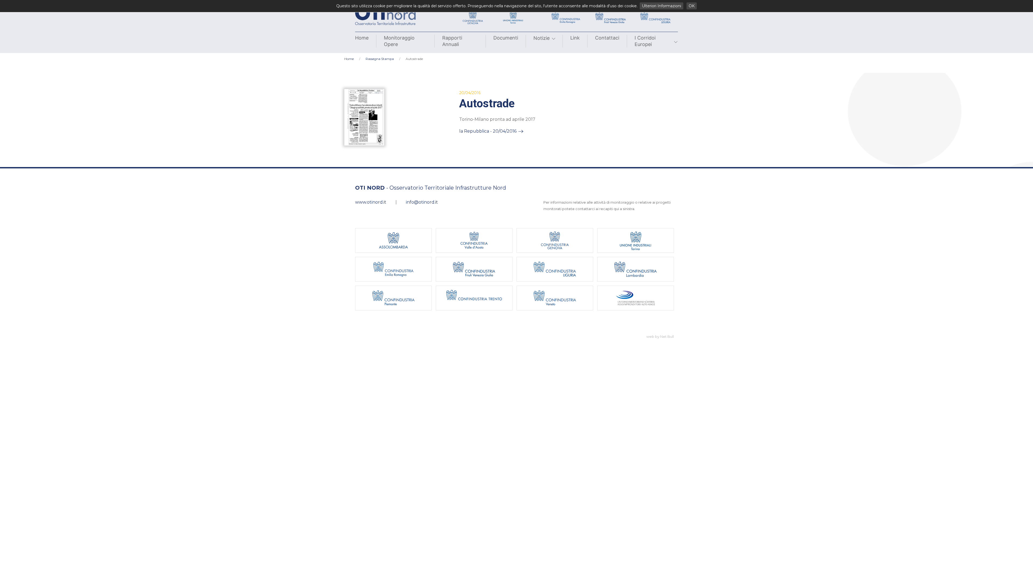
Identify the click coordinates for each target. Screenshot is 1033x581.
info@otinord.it (422, 202)
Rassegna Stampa (380, 59)
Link (575, 38)
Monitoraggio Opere (399, 41)
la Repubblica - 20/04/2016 (487, 131)
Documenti (505, 38)
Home (362, 38)
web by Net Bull (660, 336)
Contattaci (607, 38)
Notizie (541, 38)
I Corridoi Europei (645, 41)
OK (692, 5)
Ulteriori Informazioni (661, 5)
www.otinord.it (370, 202)
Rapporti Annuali (452, 41)
